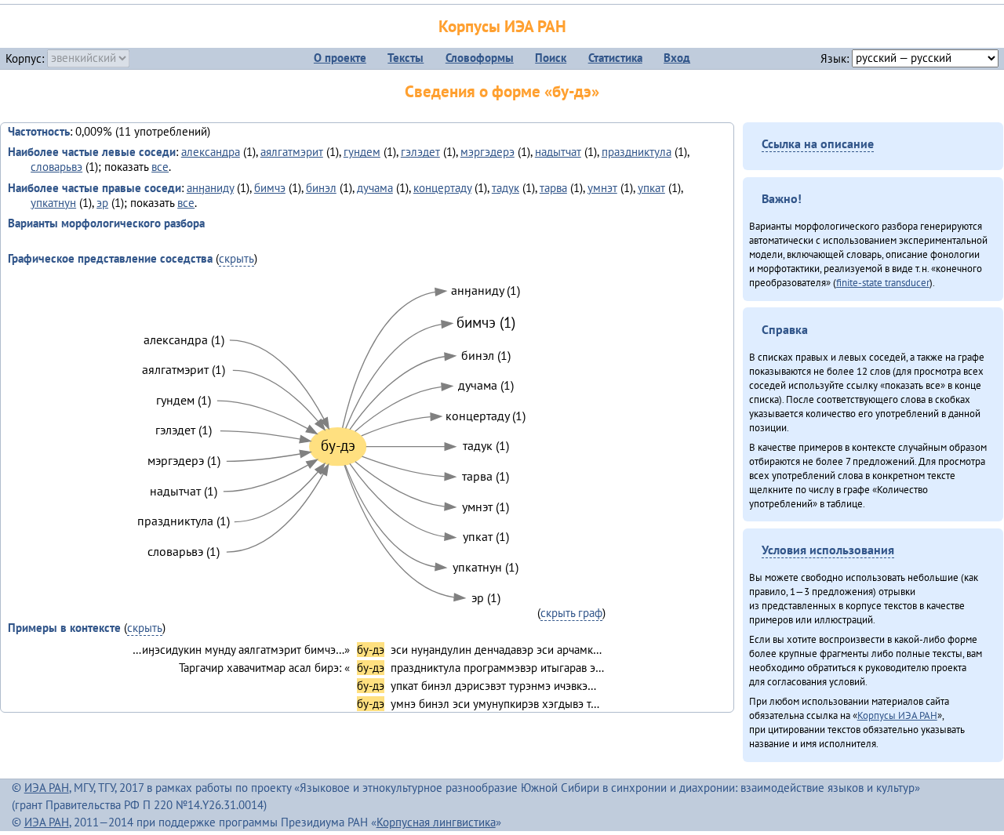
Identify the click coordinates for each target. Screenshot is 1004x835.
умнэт (602, 187)
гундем (362, 151)
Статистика (615, 57)
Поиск (550, 57)
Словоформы (480, 57)
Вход (677, 57)
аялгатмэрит (291, 151)
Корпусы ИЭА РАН (502, 26)
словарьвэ (56, 166)
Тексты (405, 57)
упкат (651, 187)
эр (102, 202)
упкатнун (53, 202)
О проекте (340, 57)
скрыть (236, 258)
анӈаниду (210, 187)
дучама (375, 187)
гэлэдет (420, 151)
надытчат (558, 151)
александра (210, 151)
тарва (553, 187)
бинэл (321, 187)
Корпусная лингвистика (436, 822)
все (160, 166)
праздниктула (636, 151)
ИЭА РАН (46, 787)
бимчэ (270, 187)
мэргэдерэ (487, 151)
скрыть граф (571, 612)
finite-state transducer (882, 282)
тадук (505, 187)
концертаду (442, 187)
